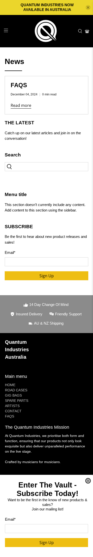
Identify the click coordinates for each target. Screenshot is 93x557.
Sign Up (46, 542)
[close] (88, 480)
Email (10, 519)
